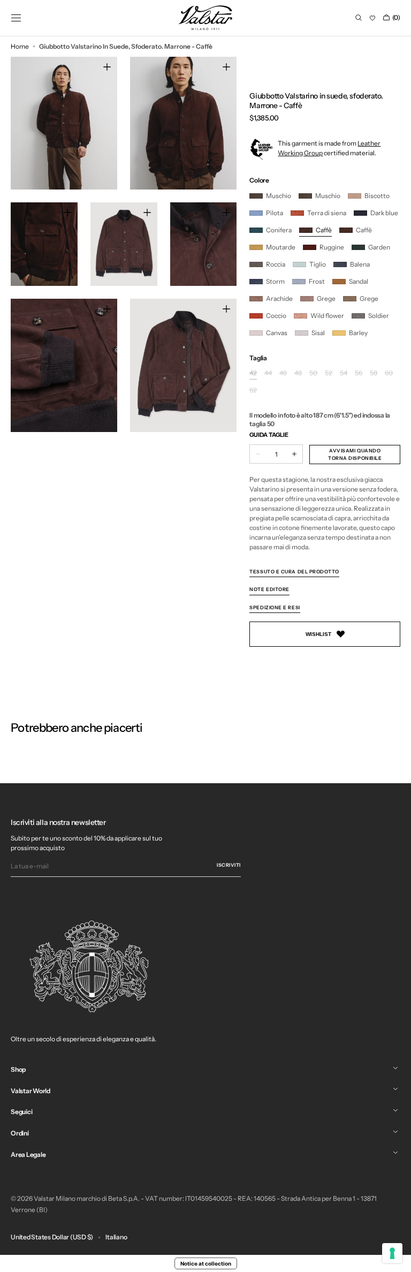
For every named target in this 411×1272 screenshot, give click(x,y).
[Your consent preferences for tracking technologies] (392, 1253)
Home (20, 46)
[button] (16, 17)
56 (358, 373)
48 (298, 373)
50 (313, 373)
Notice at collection (205, 1263)
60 (389, 373)
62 (253, 390)
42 (253, 373)
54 (343, 373)
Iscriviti (229, 865)
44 (268, 373)
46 (283, 373)
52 (328, 373)
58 (373, 373)
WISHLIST (318, 634)
